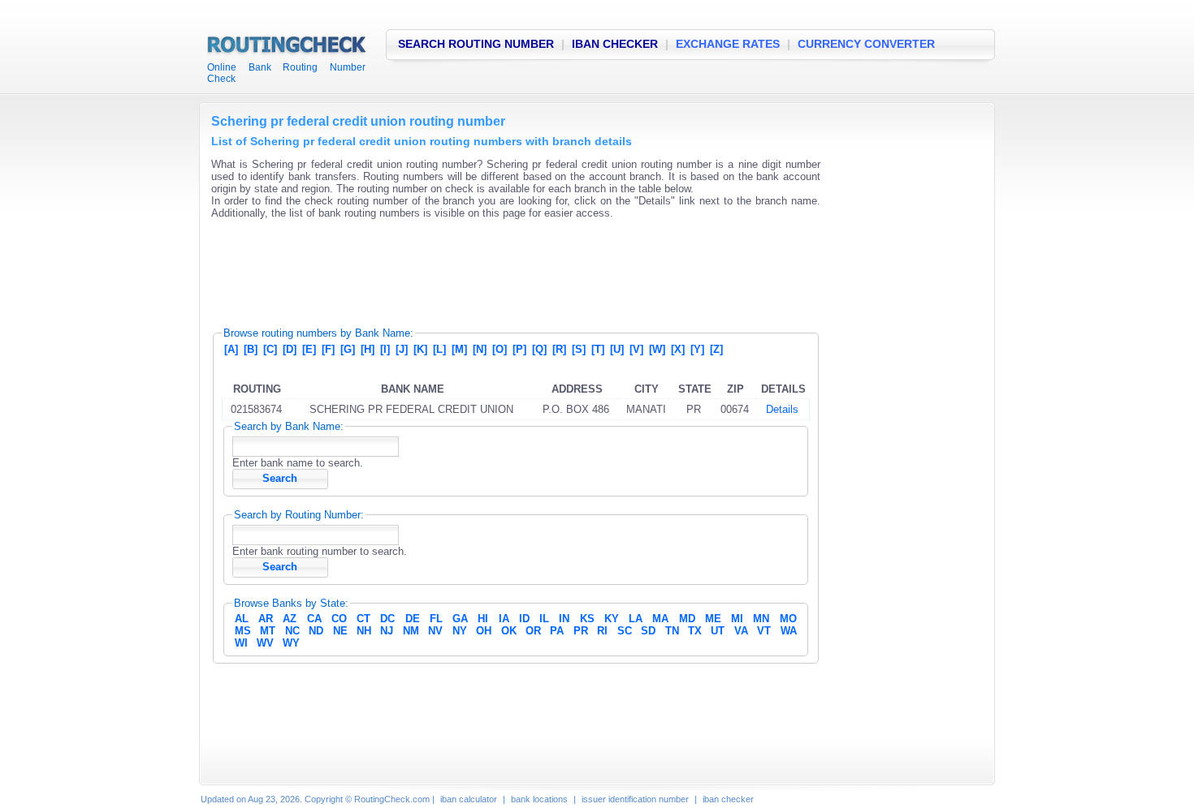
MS (243, 631)
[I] (385, 349)
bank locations (539, 799)
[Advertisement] (506, 267)
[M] (459, 349)
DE (412, 618)
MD (687, 618)
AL (242, 618)
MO (788, 618)
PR (580, 631)
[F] (328, 349)
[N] (480, 349)
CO (339, 618)
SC (624, 631)
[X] (678, 349)
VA (741, 631)
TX (695, 631)
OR (533, 631)
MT (267, 631)
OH (483, 631)
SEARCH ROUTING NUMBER (476, 43)
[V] (636, 349)
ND (316, 631)
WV (265, 643)
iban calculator (468, 799)
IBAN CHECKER (615, 43)
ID (524, 618)
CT (363, 618)
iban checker (728, 799)
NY (459, 631)
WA (789, 631)
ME (713, 618)
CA (314, 618)
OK (509, 631)
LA (635, 618)
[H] (367, 349)
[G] (347, 349)
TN (672, 631)
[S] (579, 349)
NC (292, 631)
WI (241, 643)
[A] (231, 349)
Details (782, 409)
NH (364, 631)
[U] (617, 349)
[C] (270, 349)
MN (761, 618)
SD (648, 631)
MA (660, 618)
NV (435, 631)
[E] (309, 349)
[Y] (697, 349)
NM (411, 631)
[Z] (716, 349)
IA (504, 618)
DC (387, 618)
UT (718, 631)
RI (602, 631)
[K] (420, 349)
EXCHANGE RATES (728, 43)
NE (340, 631)
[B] (250, 349)
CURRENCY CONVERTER (866, 43)
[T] (597, 349)
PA (557, 631)
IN (564, 618)
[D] (289, 349)
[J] (402, 349)
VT (764, 631)
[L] (439, 349)
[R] (559, 349)
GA (460, 618)
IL (544, 618)
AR (265, 618)
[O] (499, 349)
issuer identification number (635, 799)
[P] (519, 349)
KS (587, 618)
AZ (289, 618)
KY (611, 618)
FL (436, 618)
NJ (386, 631)
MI (737, 618)
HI (483, 618)
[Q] (539, 349)
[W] (657, 349)
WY (291, 643)
